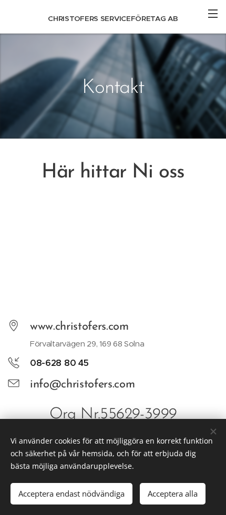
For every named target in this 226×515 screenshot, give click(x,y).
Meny (212, 13)
